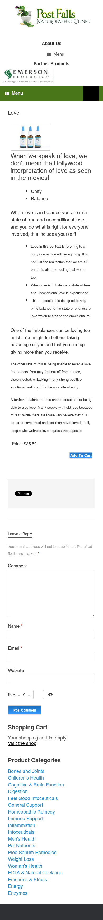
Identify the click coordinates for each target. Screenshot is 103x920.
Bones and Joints (26, 770)
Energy (15, 885)
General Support (25, 804)
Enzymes (17, 892)
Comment (17, 565)
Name (15, 625)
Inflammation (21, 824)
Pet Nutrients (21, 845)
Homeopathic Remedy (31, 811)
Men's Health (21, 838)
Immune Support (25, 818)
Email (15, 647)
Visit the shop (22, 742)
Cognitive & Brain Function (36, 784)
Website (16, 670)
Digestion (18, 791)
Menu (58, 53)
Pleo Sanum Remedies (32, 852)
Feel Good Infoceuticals (33, 797)
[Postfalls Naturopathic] (51, 16)
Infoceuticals (21, 831)
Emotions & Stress (27, 879)
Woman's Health (25, 865)
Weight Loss (21, 858)
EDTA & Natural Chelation (35, 872)
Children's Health (26, 777)
